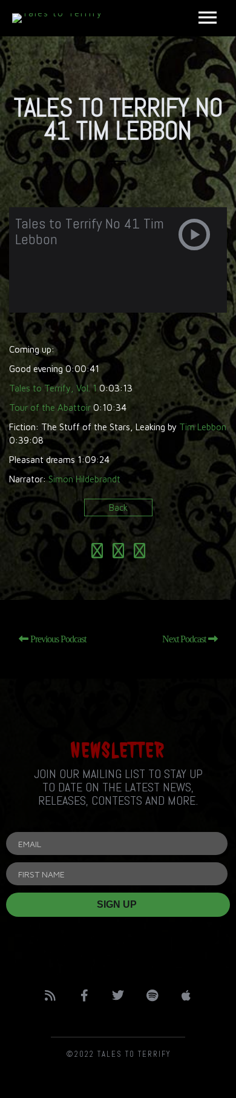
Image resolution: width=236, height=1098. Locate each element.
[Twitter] (118, 996)
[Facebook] (84, 996)
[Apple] (186, 996)
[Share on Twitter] (118, 553)
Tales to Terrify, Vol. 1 (53, 388)
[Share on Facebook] (97, 553)
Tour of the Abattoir (50, 407)
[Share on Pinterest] (139, 553)
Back (118, 507)
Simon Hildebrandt (84, 479)
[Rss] (50, 996)
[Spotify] (152, 996)
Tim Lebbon (202, 427)
